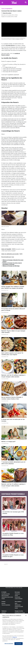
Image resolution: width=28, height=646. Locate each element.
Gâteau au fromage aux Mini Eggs (11, 265)
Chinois (16, 595)
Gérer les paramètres (9, 643)
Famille (16, 608)
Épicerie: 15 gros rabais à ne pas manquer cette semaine (13, 331)
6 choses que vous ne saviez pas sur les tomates (13, 420)
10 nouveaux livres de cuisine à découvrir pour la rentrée (13, 309)
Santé (16, 603)
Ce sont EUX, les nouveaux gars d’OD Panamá (13, 512)
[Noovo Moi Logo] (14, 2)
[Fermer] (25, 615)
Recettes (3, 603)
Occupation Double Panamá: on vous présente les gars (13, 555)
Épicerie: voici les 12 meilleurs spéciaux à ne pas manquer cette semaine (13, 375)
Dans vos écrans (5, 595)
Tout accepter (18, 643)
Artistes (3, 598)
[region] (14, 629)
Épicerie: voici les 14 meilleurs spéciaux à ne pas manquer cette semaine (13, 484)
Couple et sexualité (19, 606)
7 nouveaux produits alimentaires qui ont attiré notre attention (13, 462)
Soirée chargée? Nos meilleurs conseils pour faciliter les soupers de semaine (12, 287)
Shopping (4, 612)
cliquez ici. (14, 637)
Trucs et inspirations (6, 8)
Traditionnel (17, 593)
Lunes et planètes (18, 598)
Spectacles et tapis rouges (7, 597)
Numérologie (17, 597)
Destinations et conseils (20, 612)
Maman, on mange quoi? (8, 441)
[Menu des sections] (2, 2)
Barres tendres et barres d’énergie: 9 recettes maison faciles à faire (12, 397)
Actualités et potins (6, 593)
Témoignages (18, 604)
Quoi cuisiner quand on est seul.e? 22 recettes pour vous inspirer (12, 353)
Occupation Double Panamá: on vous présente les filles (13, 534)
